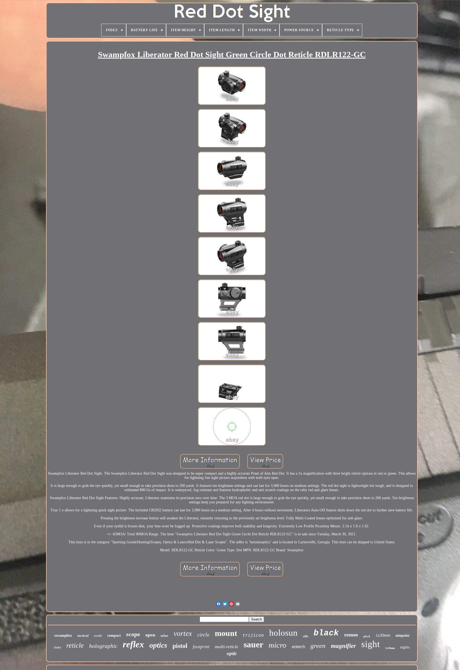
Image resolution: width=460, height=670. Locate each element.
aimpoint (402, 636)
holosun (283, 633)
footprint (201, 646)
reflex (133, 644)
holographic (103, 646)
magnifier (343, 646)
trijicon (253, 635)
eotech (298, 646)
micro (277, 645)
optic (232, 653)
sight (370, 644)
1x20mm (390, 648)
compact (114, 636)
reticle (75, 645)
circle (203, 635)
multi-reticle (226, 646)
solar (164, 636)
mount (226, 633)
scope (133, 634)
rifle (305, 636)
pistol (179, 645)
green (318, 645)
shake (57, 647)
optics (158, 645)
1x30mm (383, 635)
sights (405, 647)
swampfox (63, 635)
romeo (351, 635)
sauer (253, 644)
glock (366, 636)
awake (98, 636)
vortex (183, 634)
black (326, 633)
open (150, 635)
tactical (83, 636)
